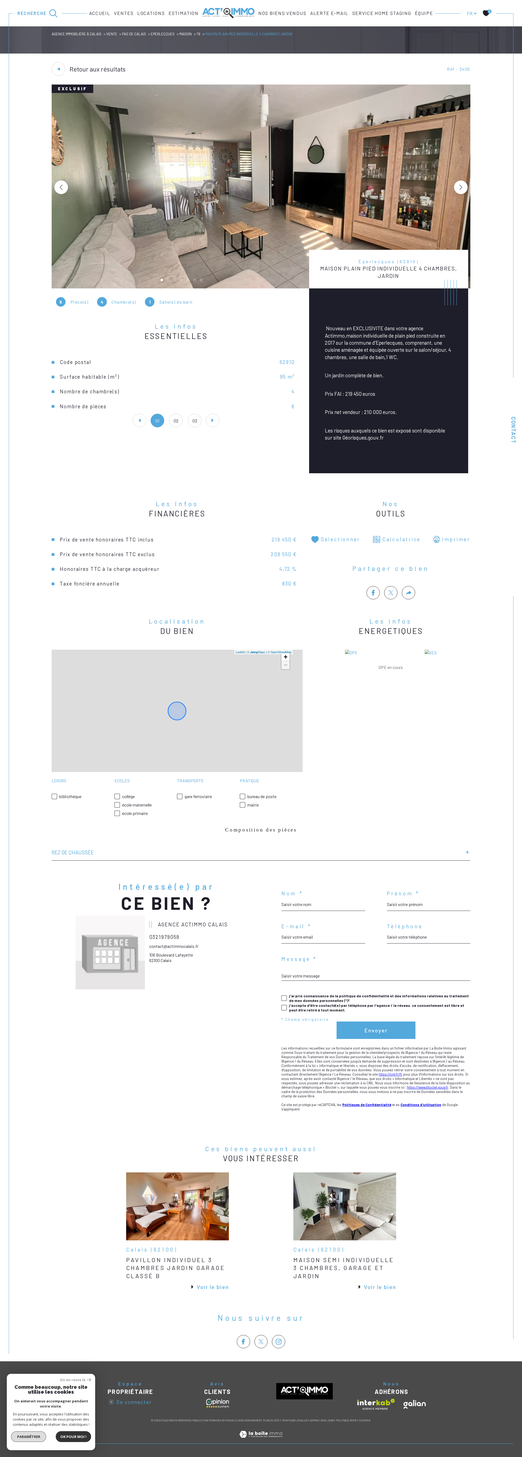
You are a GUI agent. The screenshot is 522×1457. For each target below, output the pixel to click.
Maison (185, 34)
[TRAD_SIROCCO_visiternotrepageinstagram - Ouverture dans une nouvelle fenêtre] (278, 1341)
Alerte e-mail (329, 13)
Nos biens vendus (282, 13)
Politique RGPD (346, 1420)
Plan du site (271, 1420)
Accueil (99, 13)
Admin (314, 1420)
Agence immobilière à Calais (76, 34)
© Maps (256, 652)
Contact (513, 430)
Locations (151, 13)
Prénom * (403, 893)
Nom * (292, 893)
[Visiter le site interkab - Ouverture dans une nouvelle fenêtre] (376, 1404)
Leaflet (240, 652)
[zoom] (261, 286)
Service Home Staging (381, 13)
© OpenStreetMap (279, 652)
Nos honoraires (249, 1420)
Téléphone (405, 926)
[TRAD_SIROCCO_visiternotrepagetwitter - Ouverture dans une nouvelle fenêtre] (261, 1341)
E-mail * (296, 926)
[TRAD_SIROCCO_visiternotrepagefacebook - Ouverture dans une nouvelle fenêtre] (243, 1341)
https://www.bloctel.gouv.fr (427, 1087)
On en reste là (72, 1380)
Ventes (123, 13)
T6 (198, 34)
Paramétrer (28, 1436)
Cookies (364, 1420)
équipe (424, 13)
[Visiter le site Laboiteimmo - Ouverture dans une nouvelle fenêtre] (260, 1440)
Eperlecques (163, 34)
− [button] (285, 665)
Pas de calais (134, 34)
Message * (299, 959)
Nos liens (327, 1420)
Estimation (184, 13)
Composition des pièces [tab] (261, 830)
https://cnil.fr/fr (390, 1074)
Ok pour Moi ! (73, 1436)
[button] (461, 187)
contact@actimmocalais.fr (173, 946)
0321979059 (164, 937)
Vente (111, 34)
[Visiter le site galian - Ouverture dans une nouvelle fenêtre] (414, 1404)
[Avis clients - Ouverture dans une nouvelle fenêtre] (217, 1403)
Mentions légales (294, 1420)
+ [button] (285, 656)
